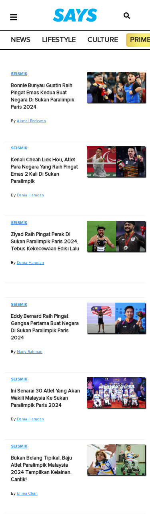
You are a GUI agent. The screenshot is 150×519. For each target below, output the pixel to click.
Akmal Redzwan (31, 121)
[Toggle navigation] (13, 16)
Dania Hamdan (30, 195)
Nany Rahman (29, 352)
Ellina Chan (27, 493)
